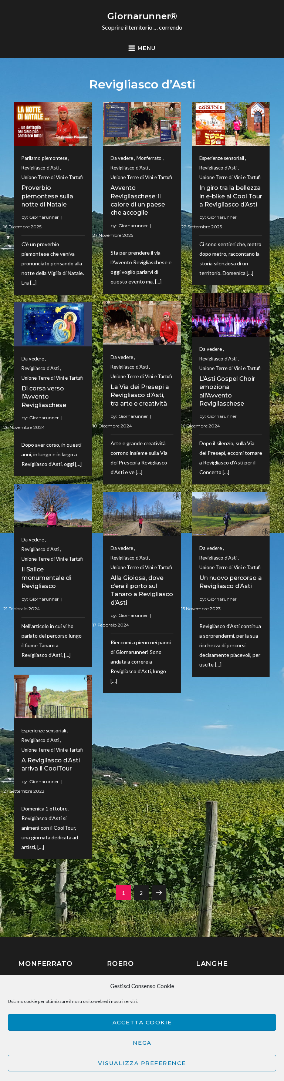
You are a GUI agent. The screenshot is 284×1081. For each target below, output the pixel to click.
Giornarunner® (142, 16)
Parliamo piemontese (44, 158)
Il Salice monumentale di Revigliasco (46, 578)
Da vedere (122, 158)
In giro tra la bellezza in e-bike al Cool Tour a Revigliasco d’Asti (230, 196)
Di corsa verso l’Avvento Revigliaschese (43, 397)
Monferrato (149, 158)
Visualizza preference (142, 1063)
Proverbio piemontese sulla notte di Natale (47, 196)
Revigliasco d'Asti (40, 168)
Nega (142, 1042)
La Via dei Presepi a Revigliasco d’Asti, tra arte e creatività (140, 395)
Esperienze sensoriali (221, 158)
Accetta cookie (142, 1022)
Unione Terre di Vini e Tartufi (52, 177)
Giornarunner (44, 217)
